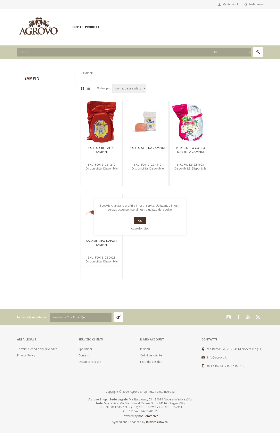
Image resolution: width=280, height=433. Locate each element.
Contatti (84, 355)
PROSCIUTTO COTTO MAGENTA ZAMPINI (190, 150)
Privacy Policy (26, 355)
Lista (88, 88)
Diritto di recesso (90, 362)
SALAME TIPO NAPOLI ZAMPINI (101, 242)
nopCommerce (148, 416)
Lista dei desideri (151, 362)
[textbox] (113, 52)
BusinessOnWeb (157, 422)
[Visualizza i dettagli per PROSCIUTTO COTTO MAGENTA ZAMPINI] (190, 122)
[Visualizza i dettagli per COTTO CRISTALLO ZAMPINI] (101, 122)
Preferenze (255, 4)
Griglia (82, 88)
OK (140, 220)
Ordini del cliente (151, 355)
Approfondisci (140, 228)
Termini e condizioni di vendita (37, 349)
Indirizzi (145, 349)
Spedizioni (85, 349)
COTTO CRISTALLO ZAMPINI (101, 150)
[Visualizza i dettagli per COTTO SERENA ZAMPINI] (147, 122)
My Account (230, 4)
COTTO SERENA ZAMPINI (147, 148)
